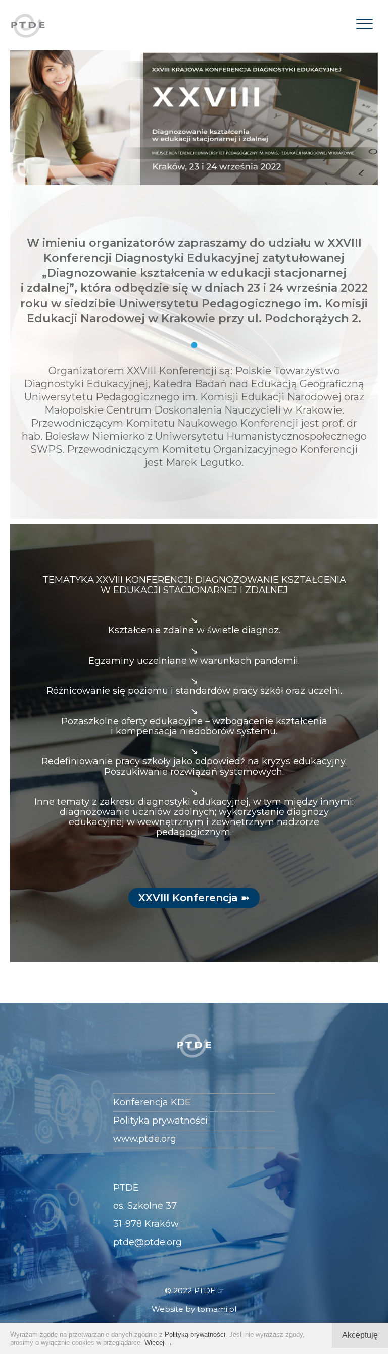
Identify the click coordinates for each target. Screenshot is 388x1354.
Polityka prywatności (160, 1120)
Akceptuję (360, 1335)
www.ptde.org (144, 1138)
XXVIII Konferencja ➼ (194, 898)
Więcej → (158, 1342)
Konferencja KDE (152, 1102)
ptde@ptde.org (147, 1242)
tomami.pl (216, 1309)
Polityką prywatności (195, 1334)
